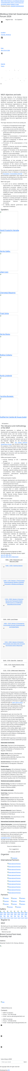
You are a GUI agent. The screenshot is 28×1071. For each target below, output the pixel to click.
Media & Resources (7, 1008)
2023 (17, 6)
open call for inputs (17, 702)
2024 (20, 6)
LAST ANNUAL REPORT (14, 852)
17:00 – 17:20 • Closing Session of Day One (14, 665)
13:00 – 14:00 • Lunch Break (10, 619)
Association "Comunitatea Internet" (12, 174)
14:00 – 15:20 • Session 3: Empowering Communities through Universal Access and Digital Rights (14, 625)
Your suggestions (14, 849)
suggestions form (6, 838)
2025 (22, 6)
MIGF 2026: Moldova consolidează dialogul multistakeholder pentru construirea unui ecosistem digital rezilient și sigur (12, 2)
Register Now (9, 19)
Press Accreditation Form (14, 846)
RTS (9, 1070)
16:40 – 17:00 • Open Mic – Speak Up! (13, 660)
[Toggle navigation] (25, 9)
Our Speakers (18, 19)
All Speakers (5, 423)
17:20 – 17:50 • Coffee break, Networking (14, 670)
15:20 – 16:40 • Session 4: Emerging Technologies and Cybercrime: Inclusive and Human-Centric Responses (14, 643)
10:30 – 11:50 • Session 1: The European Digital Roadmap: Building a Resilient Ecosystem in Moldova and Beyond (14, 582)
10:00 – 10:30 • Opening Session (14, 565)
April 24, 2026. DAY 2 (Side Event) (9, 557)
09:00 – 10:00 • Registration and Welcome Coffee (14, 560)
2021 (14, 6)
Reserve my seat (6, 932)
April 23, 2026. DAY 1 (6, 555)
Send (25, 1062)
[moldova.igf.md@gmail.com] (11, 1052)
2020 (12, 6)
